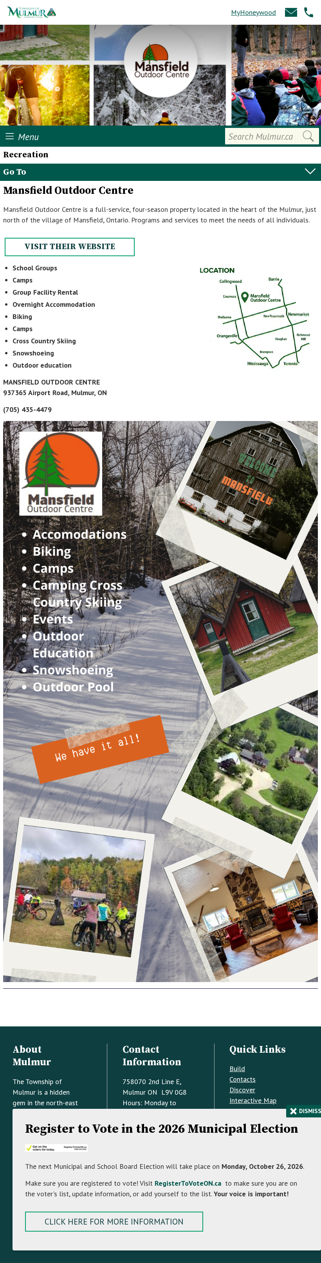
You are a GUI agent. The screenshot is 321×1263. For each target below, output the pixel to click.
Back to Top (160, 1013)
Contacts (242, 1079)
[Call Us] (309, 12)
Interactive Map (252, 1100)
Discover (242, 1089)
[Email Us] (291, 12)
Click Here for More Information (114, 1221)
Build (237, 1068)
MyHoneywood (253, 12)
